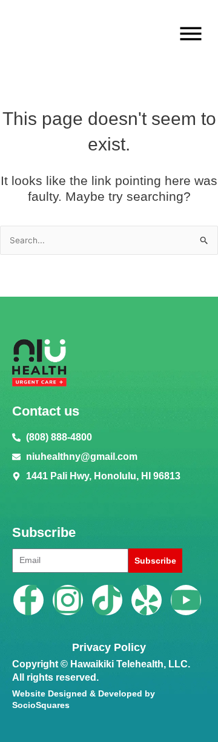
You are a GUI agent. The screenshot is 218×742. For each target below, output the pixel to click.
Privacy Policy (109, 647)
